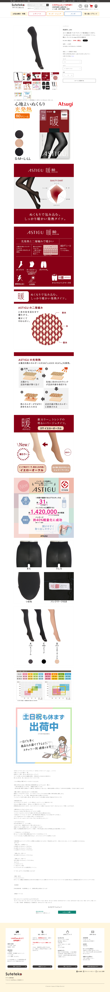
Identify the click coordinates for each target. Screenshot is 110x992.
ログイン (96, 9)
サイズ (64, 59)
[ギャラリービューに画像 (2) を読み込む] (27, 76)
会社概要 (64, 1)
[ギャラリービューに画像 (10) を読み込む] (55, 85)
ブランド (91, 14)
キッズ (55, 14)
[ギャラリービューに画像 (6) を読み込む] (18, 85)
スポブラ (37, 8)
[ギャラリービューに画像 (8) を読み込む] (36, 85)
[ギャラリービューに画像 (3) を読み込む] (36, 76)
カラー (64, 65)
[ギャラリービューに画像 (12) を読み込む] (27, 95)
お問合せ (86, 9)
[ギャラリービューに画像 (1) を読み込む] (18, 76)
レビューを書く (67, 912)
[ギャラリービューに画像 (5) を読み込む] (55, 76)
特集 (19, 14)
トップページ (66, 25)
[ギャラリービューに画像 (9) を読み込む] (45, 85)
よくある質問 (80, 9)
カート (91, 9)
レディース (37, 14)
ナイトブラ (44, 8)
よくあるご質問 (71, 1)
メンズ (73, 14)
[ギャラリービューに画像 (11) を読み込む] (18, 95)
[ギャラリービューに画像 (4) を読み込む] (45, 76)
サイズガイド (79, 1)
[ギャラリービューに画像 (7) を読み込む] (27, 85)
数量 (64, 72)
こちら (72, 56)
